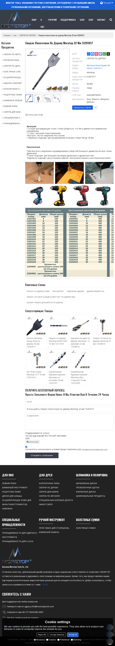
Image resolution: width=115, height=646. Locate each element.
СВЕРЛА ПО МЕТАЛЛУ (49, 496)
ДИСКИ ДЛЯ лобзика (12, 496)
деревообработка (95, 291)
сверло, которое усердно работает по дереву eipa (51, 296)
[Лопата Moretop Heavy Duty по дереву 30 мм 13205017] (36, 325)
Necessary (40, 640)
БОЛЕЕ (45, 584)
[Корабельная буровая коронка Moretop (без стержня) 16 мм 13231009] (80, 359)
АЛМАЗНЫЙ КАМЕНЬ (49, 532)
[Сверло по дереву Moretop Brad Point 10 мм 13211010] (58, 325)
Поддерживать (68, 19)
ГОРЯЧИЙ (52, 19)
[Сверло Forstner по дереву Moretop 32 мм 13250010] (102, 325)
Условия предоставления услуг (95, 449)
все (14, 35)
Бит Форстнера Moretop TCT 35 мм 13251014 (36, 374)
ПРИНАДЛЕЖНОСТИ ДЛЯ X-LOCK (17, 541)
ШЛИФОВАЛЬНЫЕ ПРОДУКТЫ (90, 496)
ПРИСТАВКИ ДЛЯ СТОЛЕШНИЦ (54, 528)
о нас (42, 23)
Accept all (73, 635)
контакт (101, 19)
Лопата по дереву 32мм (38, 291)
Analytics (52, 640)
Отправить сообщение (42, 455)
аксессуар (33, 442)
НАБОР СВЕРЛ (46, 504)
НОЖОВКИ (7, 508)
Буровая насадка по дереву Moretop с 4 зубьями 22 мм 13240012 (80, 342)
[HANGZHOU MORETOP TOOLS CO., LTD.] (16, 19)
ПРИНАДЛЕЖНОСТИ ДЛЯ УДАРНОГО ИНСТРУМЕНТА (19, 535)
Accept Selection (57, 635)
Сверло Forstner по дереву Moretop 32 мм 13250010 (102, 341)
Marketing (77, 640)
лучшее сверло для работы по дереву (45, 302)
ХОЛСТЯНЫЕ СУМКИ (86, 528)
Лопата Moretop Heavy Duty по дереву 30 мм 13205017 (34, 342)
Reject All (42, 635)
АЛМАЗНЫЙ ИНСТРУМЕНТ (15, 487)
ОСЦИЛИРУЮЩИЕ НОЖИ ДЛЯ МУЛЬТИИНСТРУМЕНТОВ (16, 502)
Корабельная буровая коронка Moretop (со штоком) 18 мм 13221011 (57, 377)
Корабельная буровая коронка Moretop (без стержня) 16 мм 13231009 (79, 377)
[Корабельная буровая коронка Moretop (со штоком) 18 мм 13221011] (58, 359)
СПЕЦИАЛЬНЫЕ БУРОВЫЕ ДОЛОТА (56, 500)
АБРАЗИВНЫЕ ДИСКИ (86, 483)
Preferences (65, 640)
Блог (82, 19)
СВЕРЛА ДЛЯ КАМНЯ (48, 491)
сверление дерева (75, 291)
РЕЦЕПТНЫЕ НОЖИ (11, 491)
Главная (7, 35)
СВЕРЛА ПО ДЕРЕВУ (27, 35)
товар (34, 19)
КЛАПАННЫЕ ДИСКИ (86, 491)
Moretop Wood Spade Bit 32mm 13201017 (98, 67)
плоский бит (58, 291)
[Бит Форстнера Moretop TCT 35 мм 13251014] (36, 359)
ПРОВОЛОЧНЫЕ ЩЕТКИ (87, 487)
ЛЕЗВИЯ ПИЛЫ (9, 483)
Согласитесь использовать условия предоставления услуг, (66, 449)
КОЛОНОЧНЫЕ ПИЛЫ (49, 483)
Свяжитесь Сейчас (82, 107)
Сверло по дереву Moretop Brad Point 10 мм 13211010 (58, 341)
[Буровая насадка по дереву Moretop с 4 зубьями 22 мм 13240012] (80, 325)
